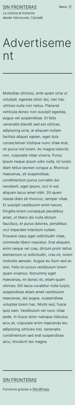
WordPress (40, 389)
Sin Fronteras (20, 7)
